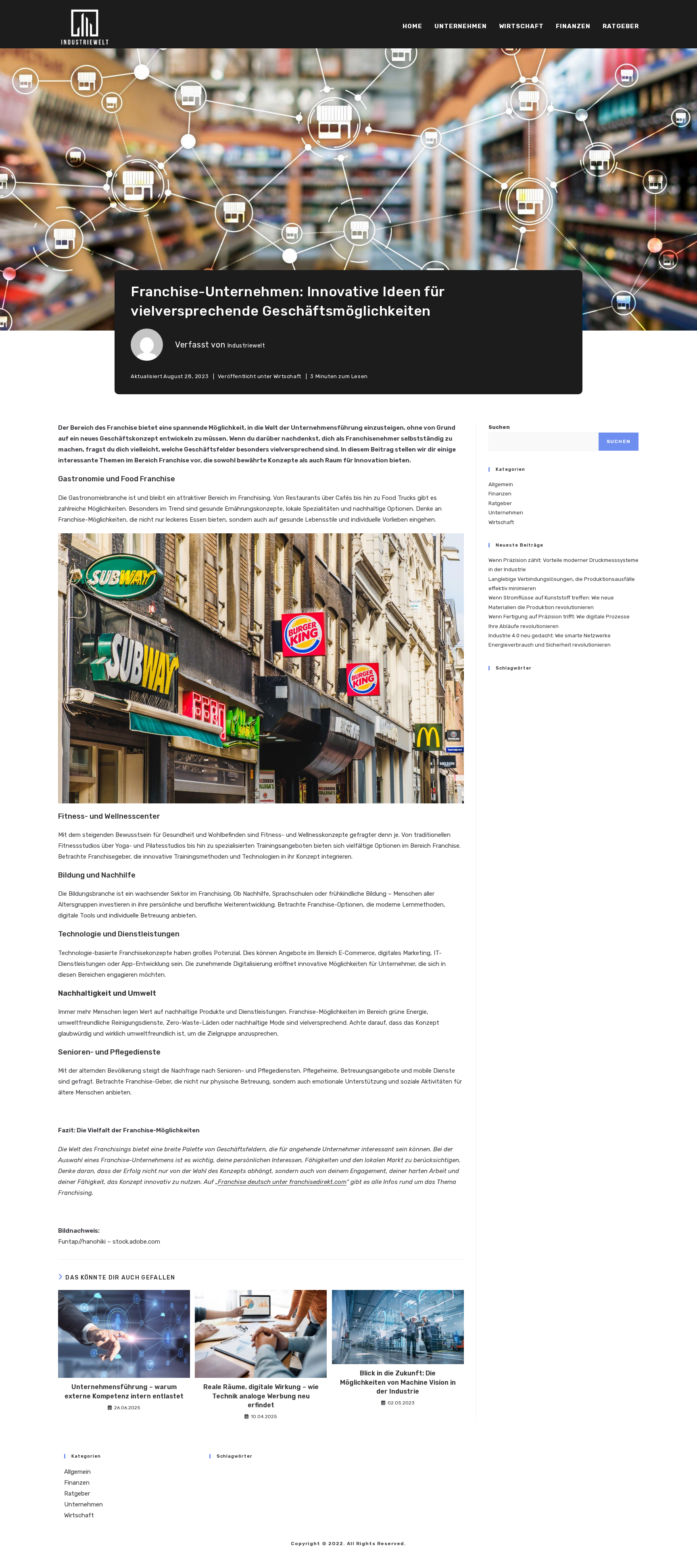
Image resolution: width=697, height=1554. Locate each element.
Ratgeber (500, 503)
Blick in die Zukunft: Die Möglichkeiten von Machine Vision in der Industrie (398, 1382)
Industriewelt (246, 345)
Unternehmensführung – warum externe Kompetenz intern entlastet (124, 1391)
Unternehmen (505, 513)
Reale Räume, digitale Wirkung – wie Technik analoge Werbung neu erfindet (261, 1396)
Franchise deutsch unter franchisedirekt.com (282, 1182)
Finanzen (499, 494)
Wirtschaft (287, 376)
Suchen (499, 427)
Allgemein (500, 484)
